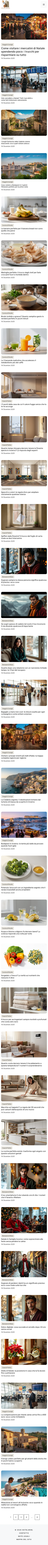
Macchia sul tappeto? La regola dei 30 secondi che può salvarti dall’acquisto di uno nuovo (22, 1108)
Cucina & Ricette (7, 225)
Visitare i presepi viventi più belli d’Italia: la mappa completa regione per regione (22, 757)
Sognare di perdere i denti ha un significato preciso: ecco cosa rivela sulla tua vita (23, 1284)
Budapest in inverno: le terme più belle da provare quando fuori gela (22, 844)
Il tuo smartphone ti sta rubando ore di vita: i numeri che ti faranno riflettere (23, 1196)
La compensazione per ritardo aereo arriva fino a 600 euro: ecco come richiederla (23, 1416)
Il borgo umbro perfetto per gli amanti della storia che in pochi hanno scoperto (23, 1459)
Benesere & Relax (7, 577)
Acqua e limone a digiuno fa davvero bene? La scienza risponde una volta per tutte (20, 932)
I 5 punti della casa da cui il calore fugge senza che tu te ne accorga (23, 405)
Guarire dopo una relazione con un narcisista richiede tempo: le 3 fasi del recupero (24, 669)
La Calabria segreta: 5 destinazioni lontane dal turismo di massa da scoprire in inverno (21, 801)
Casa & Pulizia (6, 401)
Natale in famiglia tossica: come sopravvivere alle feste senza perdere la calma (22, 1240)
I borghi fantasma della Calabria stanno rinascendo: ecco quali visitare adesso (15, 142)
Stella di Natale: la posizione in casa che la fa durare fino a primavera (23, 1372)
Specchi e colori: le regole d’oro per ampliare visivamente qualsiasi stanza (20, 493)
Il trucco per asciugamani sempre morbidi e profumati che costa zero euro (24, 1020)
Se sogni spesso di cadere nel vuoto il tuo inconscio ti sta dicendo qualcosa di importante (23, 625)
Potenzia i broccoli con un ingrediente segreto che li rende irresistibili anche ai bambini (23, 888)
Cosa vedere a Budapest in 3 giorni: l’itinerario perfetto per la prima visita (14, 186)
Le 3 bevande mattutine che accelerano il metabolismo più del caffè (18, 361)
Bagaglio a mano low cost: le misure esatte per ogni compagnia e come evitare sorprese (23, 713)
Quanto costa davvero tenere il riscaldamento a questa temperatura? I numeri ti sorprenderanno (21, 1064)
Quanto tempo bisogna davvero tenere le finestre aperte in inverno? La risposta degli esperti (22, 449)
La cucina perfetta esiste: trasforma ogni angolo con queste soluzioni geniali (23, 1152)
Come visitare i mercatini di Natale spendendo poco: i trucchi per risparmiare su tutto (23, 52)
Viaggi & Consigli (7, 44)
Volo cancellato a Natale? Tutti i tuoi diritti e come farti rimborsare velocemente (16, 99)
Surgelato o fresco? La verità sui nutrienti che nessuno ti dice (20, 976)
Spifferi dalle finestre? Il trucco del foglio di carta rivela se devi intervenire (21, 537)
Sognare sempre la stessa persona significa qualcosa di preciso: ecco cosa (24, 581)
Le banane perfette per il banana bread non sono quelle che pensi (22, 229)
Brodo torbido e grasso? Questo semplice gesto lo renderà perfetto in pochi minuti (22, 317)
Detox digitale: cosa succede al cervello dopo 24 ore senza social (23, 1328)
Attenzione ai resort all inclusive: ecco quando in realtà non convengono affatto (22, 1503)
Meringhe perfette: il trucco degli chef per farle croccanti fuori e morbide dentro (21, 273)
